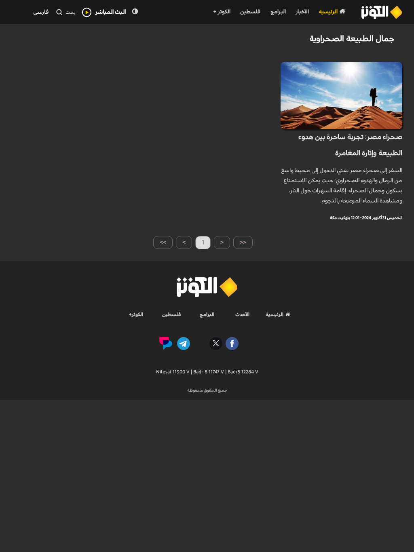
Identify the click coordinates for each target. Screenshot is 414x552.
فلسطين (250, 12)
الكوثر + (221, 12)
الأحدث (242, 314)
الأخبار (302, 12)
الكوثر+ (136, 314)
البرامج (278, 12)
